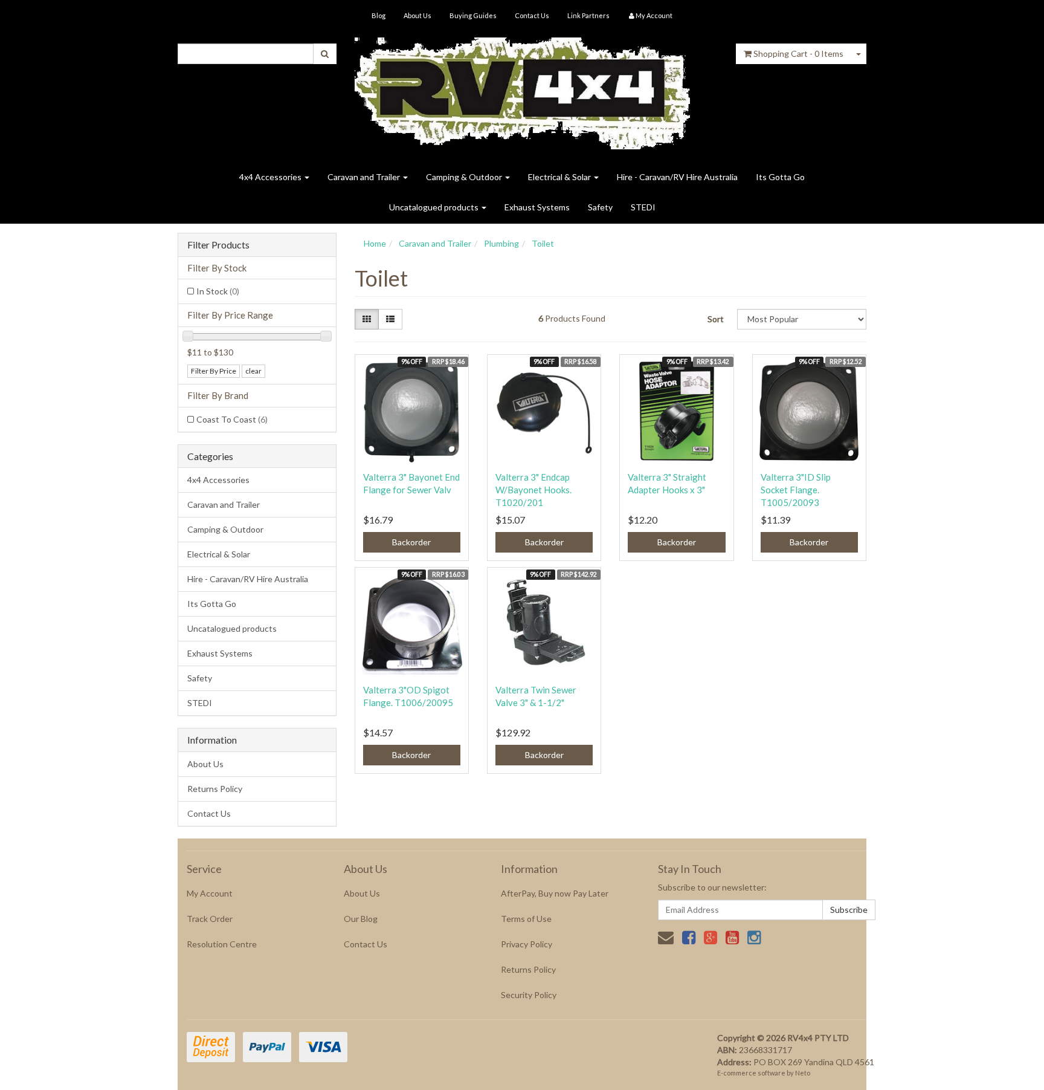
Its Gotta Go (780, 177)
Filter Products (218, 244)
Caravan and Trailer (364, 177)
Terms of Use (526, 918)
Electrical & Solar (560, 177)
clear (253, 370)
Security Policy (528, 995)
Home (375, 243)
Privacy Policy (526, 944)
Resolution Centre (222, 944)
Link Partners (588, 15)
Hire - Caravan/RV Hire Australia (677, 177)
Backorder (411, 542)
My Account (210, 893)
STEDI (643, 207)
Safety (600, 207)
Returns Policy (214, 788)
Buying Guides (473, 15)
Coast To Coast (232, 419)
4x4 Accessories (271, 177)
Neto (802, 1073)
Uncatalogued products (434, 207)
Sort (715, 319)
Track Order (210, 918)
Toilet (543, 243)
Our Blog (361, 918)
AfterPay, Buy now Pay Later (554, 893)
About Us (417, 15)
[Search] (325, 54)
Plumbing (501, 243)
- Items (798, 53)
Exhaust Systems (537, 207)
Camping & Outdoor (465, 177)
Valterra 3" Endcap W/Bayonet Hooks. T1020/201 (533, 490)
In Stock (217, 291)
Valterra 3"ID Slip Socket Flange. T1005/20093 (796, 490)
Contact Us (532, 15)
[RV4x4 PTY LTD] (522, 89)
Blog (378, 15)
